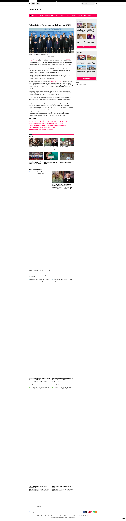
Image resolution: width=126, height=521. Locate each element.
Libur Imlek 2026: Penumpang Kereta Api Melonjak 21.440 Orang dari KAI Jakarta (46, 123)
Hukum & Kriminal (87, 15)
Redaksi (38, 515)
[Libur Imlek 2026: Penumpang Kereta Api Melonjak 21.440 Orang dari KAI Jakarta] (67, 142)
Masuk (33, 3)
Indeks (38, 3)
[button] (94, 3)
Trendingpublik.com (35, 9)
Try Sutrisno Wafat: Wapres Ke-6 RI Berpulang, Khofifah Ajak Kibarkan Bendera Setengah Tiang (48, 121)
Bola (52, 15)
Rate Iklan (87, 515)
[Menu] (30, 3)
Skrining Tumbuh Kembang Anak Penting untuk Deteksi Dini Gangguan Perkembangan (91, 30)
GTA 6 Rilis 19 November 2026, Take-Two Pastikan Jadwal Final (81, 30)
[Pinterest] (89, 512)
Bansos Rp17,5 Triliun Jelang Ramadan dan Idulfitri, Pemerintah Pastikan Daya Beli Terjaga (47, 125)
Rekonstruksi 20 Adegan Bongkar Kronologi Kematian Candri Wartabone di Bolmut (91, 62)
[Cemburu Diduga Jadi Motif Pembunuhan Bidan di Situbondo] (81, 57)
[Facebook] (84, 512)
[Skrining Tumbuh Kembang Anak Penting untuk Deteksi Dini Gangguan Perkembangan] (91, 25)
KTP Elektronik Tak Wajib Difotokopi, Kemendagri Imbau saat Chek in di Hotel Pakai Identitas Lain (49, 119)
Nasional (31, 22)
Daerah (41, 15)
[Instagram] (91, 512)
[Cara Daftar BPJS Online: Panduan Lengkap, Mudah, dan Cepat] (51, 156)
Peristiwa (80, 15)
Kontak (82, 515)
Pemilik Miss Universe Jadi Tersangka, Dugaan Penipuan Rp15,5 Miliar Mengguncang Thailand (91, 41)
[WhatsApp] (94, 512)
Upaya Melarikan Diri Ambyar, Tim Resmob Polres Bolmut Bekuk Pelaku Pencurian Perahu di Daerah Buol (69, 1)
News (36, 15)
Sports (57, 15)
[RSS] (96, 512)
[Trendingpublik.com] (34, 512)
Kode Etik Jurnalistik (75, 515)
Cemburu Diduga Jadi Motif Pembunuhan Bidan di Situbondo (81, 62)
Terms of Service (60, 515)
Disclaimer (53, 515)
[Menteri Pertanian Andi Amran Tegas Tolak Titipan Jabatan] (67, 156)
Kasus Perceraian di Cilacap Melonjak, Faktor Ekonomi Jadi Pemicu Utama (91, 73)
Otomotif (67, 15)
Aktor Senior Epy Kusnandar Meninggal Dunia (81, 41)
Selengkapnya (86, 46)
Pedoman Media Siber (45, 515)
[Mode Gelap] (96, 3)
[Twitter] (86, 512)
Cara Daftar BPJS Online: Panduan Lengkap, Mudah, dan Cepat (42, 127)
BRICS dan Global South (55, 81)
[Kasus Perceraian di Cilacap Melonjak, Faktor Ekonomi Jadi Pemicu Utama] (91, 67)
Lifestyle (73, 15)
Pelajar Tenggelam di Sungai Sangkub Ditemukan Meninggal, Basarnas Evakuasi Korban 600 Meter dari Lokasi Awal (81, 73)
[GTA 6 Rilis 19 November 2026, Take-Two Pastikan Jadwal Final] (81, 25)
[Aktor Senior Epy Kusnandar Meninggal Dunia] (81, 36)
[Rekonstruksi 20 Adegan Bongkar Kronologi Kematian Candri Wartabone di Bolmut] (91, 57)
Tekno (62, 15)
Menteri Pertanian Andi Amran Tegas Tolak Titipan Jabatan (41, 129)
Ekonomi (47, 15)
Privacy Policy (67, 515)
